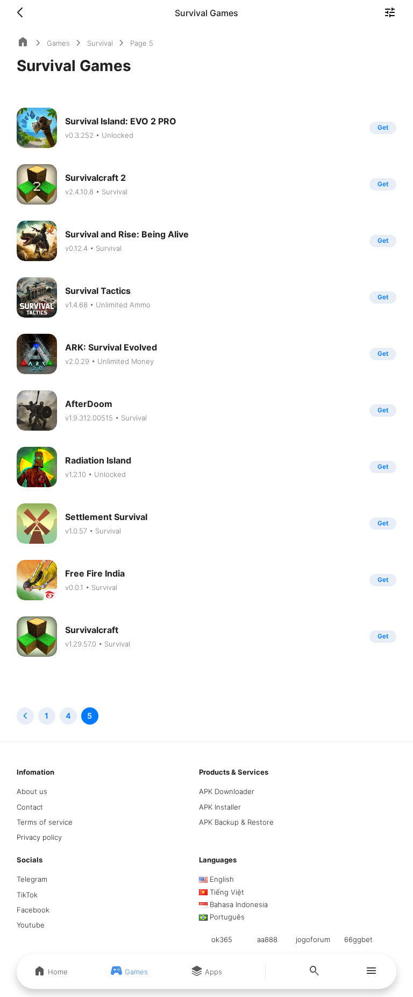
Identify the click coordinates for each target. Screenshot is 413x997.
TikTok (27, 894)
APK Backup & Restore (236, 822)
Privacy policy (39, 837)
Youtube (31, 925)
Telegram (32, 879)
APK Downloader (226, 791)
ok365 (221, 939)
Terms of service (45, 822)
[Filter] (389, 13)
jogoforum (313, 939)
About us (32, 791)
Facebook (33, 909)
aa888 (267, 939)
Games (58, 43)
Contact (30, 807)
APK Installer (220, 807)
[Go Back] (23, 13)
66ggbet (358, 939)
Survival (100, 43)
